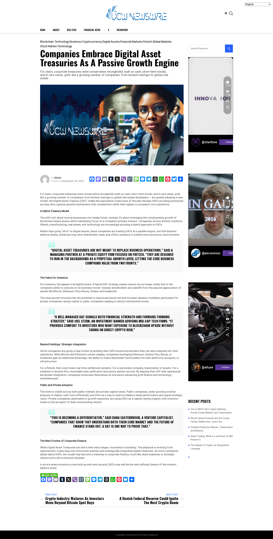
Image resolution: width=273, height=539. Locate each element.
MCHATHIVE (122, 30)
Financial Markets (131, 41)
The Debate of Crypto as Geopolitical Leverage (210, 447)
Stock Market (48, 46)
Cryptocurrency (92, 41)
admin (57, 177)
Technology (64, 46)
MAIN (42, 30)
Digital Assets (111, 41)
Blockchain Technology (54, 41)
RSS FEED (71, 30)
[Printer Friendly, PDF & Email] (49, 475)
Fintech (147, 41)
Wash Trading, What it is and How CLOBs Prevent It (212, 438)
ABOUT (56, 30)
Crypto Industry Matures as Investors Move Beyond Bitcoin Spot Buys (74, 500)
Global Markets (162, 41)
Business (76, 41)
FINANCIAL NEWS (92, 30)
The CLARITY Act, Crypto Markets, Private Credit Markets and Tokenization (211, 411)
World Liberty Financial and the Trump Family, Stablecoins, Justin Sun (210, 420)
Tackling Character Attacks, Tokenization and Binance (212, 429)
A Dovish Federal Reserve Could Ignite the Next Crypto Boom (148, 500)
